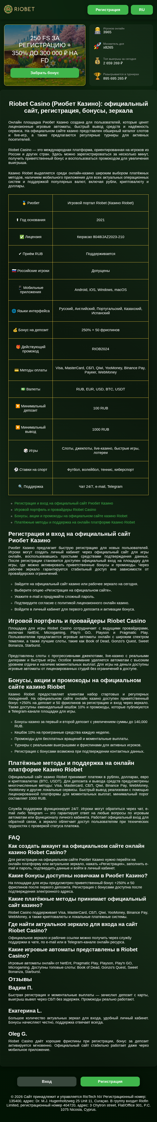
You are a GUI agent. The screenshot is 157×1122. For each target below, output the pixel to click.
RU (142, 10)
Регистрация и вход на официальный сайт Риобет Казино (64, 503)
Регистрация (108, 10)
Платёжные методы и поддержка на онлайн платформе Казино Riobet (75, 522)
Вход (47, 1081)
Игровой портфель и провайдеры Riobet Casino (55, 510)
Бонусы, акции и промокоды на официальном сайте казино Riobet (71, 516)
